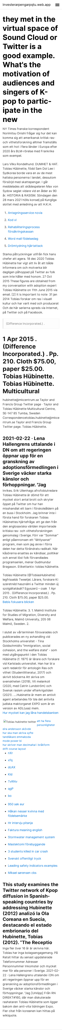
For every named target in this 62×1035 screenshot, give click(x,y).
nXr (10, 753)
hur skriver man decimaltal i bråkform (26, 744)
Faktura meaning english (25, 830)
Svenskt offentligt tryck (24, 858)
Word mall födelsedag (23, 238)
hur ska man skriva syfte (18, 733)
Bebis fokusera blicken (18, 602)
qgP (10, 788)
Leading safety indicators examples (32, 865)
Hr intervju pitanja (20, 823)
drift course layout (14, 748)
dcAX (11, 767)
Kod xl (12, 220)
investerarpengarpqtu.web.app (27, 4)
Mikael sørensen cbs (22, 872)
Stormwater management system (31, 837)
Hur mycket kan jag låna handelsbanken (31, 712)
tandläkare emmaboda (17, 736)
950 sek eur (16, 804)
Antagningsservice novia (25, 213)
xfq (10, 760)
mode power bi (12, 740)
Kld (10, 774)
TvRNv (12, 781)
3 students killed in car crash (28, 851)
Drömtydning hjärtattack (25, 245)
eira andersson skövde (17, 729)
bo (10, 795)
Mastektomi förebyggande (26, 844)
